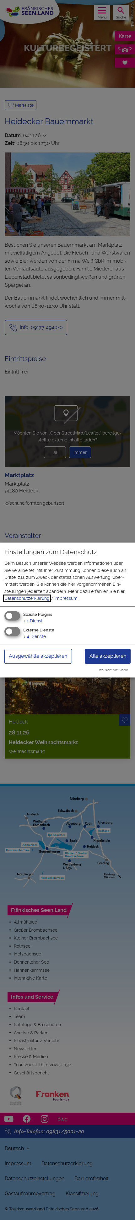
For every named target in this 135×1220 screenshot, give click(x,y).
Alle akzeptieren (107, 656)
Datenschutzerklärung (27, 598)
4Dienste (34, 636)
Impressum (66, 598)
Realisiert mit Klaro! (113, 670)
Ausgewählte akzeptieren (38, 656)
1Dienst (33, 620)
